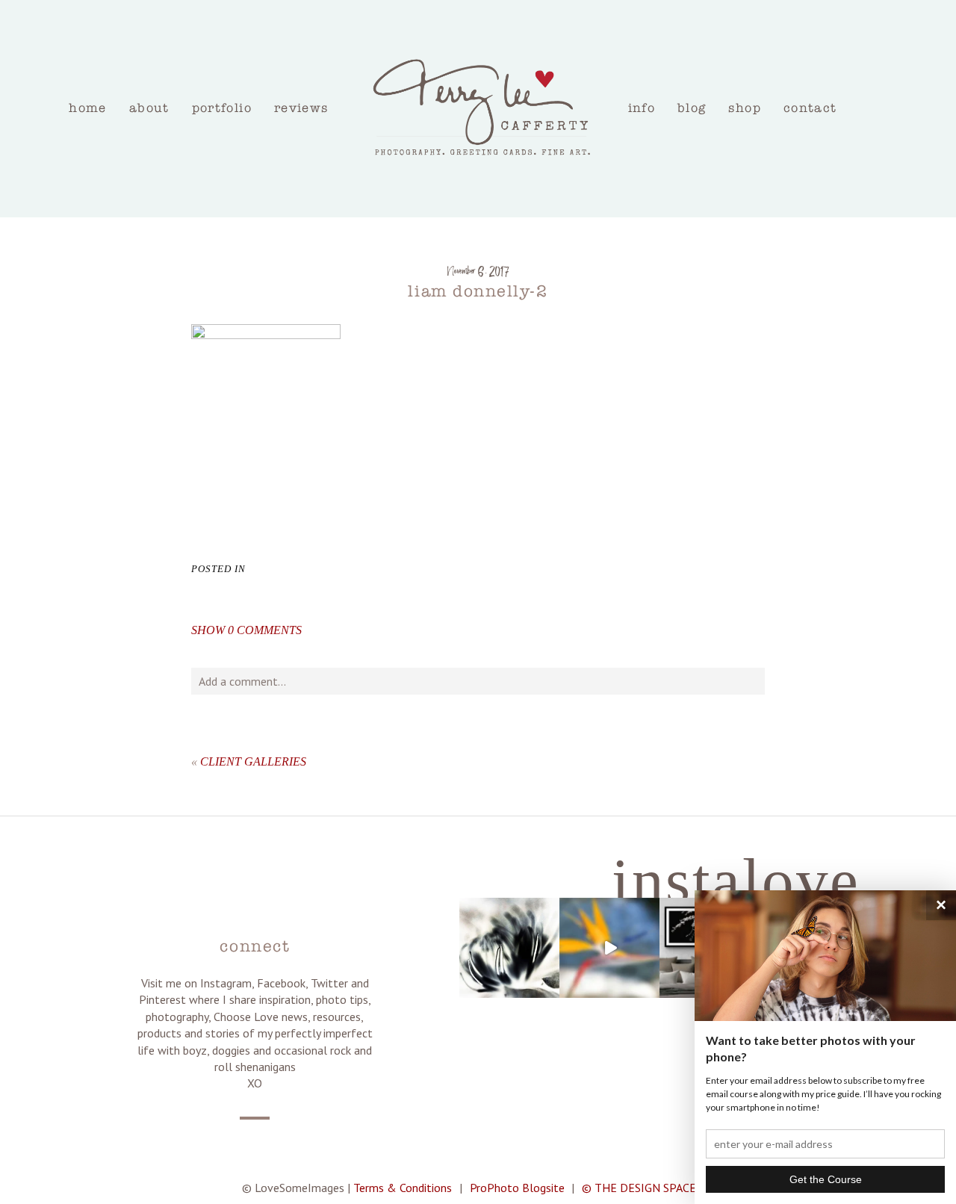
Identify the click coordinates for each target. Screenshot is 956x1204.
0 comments (246, 630)
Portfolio (222, 108)
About (149, 108)
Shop (744, 108)
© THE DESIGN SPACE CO (648, 1187)
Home (87, 108)
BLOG (691, 108)
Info (641, 108)
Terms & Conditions (402, 1187)
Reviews (301, 108)
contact (810, 108)
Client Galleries (253, 761)
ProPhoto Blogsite (517, 1187)
